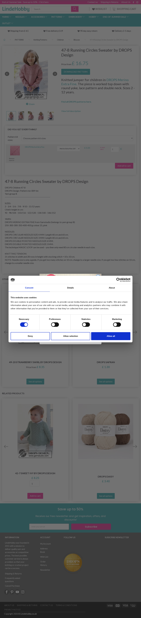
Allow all (111, 336)
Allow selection (70, 336)
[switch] (55, 324)
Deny (30, 336)
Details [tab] (70, 288)
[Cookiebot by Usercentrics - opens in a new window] (118, 280)
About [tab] (112, 288)
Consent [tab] (29, 288)
